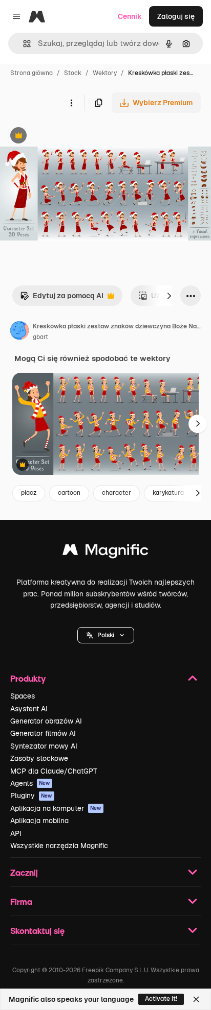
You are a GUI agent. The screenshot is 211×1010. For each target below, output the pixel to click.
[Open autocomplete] (23, 43)
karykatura (168, 493)
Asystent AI (29, 708)
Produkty (28, 678)
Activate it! (161, 999)
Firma (21, 901)
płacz (28, 493)
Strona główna (31, 73)
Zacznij (24, 872)
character (116, 493)
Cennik (130, 16)
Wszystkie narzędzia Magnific (59, 845)
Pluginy (31, 795)
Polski (105, 635)
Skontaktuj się (37, 930)
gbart (40, 337)
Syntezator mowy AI (43, 746)
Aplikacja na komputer (55, 808)
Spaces (22, 696)
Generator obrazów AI (46, 721)
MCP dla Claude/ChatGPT (53, 771)
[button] (105, 635)
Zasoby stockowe (39, 758)
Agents (30, 783)
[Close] (196, 999)
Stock (72, 73)
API (16, 833)
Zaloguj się (176, 16)
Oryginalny (70, 136)
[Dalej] (169, 295)
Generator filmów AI (43, 733)
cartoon (69, 493)
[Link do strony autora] (19, 332)
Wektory (105, 73)
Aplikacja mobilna (39, 820)
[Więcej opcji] (71, 102)
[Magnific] (105, 552)
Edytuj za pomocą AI (61, 298)
